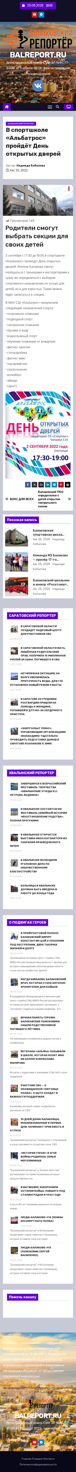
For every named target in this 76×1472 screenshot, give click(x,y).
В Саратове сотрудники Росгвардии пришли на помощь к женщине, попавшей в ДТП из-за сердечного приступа (36, 706)
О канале (37, 1459)
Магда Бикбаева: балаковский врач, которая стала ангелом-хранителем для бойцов (43, 983)
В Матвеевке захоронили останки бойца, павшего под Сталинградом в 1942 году (43, 1191)
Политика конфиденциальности (38, 1464)
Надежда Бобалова (31, 165)
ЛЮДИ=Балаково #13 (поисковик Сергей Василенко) (36, 1251)
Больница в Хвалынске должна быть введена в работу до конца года (39, 889)
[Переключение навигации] (50, 107)
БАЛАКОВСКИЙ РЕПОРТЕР (21, 123)
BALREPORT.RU (38, 54)
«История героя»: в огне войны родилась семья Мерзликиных (39, 1156)
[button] (58, 107)
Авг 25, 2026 (41, 539)
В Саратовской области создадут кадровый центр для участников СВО (41, 630)
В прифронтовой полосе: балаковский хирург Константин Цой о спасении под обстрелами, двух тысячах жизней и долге (37, 941)
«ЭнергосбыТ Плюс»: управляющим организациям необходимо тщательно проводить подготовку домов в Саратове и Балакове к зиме (38, 736)
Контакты (48, 1459)
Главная (26, 1459)
